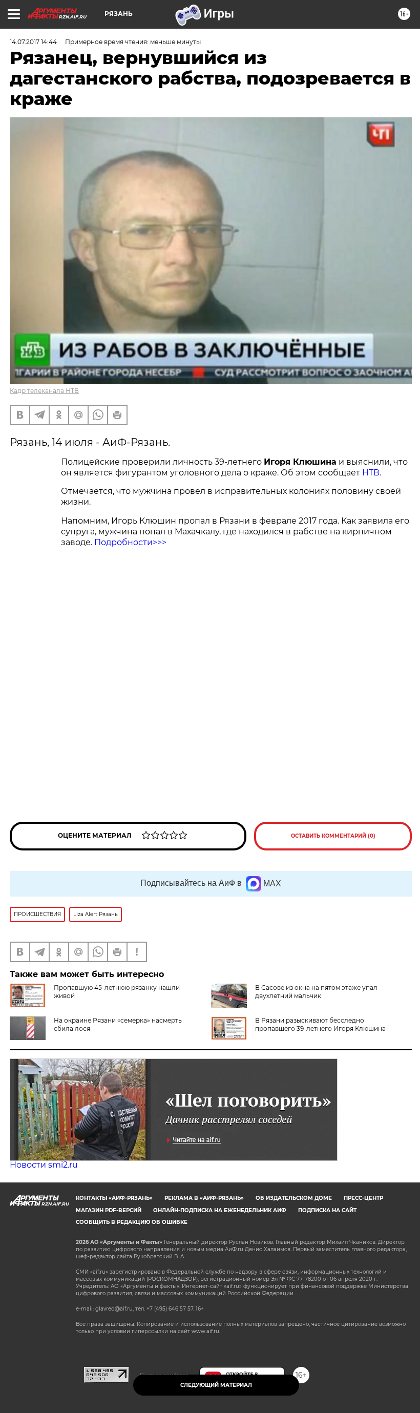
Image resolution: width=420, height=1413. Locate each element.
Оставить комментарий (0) (333, 836)
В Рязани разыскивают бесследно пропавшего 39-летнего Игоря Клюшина (320, 1024)
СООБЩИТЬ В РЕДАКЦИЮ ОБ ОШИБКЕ (131, 1222)
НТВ (371, 472)
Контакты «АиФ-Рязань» (114, 1198)
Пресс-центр (363, 1198)
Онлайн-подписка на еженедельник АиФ (219, 1210)
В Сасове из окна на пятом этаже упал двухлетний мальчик (316, 992)
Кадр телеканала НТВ (44, 390)
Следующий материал (216, 1385)
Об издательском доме (294, 1198)
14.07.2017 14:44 (33, 42)
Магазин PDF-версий (108, 1210)
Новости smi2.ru (44, 1165)
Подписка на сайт (327, 1210)
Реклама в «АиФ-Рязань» (204, 1198)
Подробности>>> (130, 542)
